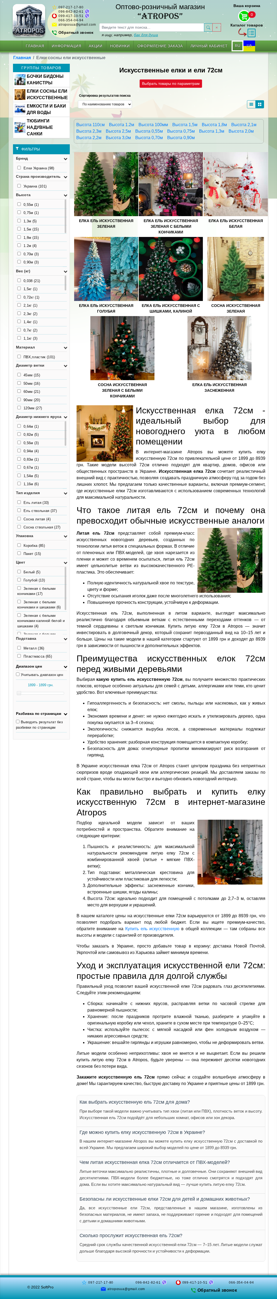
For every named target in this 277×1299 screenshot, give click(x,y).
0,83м (31, 459)
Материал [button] (25, 347)
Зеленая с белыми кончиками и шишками (39, 605)
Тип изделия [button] (28, 493)
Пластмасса (38, 656)
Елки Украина (39, 168)
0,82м (31, 435)
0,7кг (30, 330)
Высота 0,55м (149, 131)
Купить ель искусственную (152, 928)
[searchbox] (151, 27)
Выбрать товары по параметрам (171, 83)
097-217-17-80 (71, 7)
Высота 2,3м (88, 131)
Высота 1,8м (214, 124)
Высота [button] (23, 195)
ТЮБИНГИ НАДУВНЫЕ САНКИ (40, 127)
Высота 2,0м (241, 131)
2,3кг (30, 314)
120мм (33, 408)
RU (237, 45)
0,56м (31, 443)
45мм (32, 375)
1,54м (31, 476)
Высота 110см (90, 124)
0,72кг (31, 297)
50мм (32, 383)
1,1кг (30, 338)
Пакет (32, 554)
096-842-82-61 (71, 12)
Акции (96, 46)
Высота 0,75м (181, 131)
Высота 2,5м (118, 131)
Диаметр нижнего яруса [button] (38, 416)
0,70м (31, 254)
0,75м (31, 213)
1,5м (31, 229)
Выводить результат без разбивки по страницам (39, 724)
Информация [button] (66, 46)
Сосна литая (37, 519)
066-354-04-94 (71, 20)
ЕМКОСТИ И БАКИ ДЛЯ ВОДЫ (46, 109)
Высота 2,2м (88, 137)
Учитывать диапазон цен (42, 675)
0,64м (31, 426)
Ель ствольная (40, 511)
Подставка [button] (26, 638)
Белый (32, 572)
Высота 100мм (153, 124)
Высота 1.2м (121, 124)
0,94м (31, 451)
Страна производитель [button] (38, 176)
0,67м (31, 468)
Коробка (34, 546)
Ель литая (36, 503)
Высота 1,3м (211, 131)
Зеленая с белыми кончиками (36, 591)
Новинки (120, 46)
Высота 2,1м (243, 124)
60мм (32, 392)
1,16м (31, 484)
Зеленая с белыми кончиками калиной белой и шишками (41, 621)
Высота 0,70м (149, 137)
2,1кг (30, 305)
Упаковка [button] (24, 536)
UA (249, 45)
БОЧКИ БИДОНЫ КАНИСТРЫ (45, 79)
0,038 (32, 281)
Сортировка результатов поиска (105, 96)
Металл (34, 648)
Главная (35, 46)
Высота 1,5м (184, 124)
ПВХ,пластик (39, 357)
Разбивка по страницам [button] (38, 713)
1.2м (30, 246)
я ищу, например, (130, 35)
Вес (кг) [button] (23, 271)
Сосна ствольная (42, 527)
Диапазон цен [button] (29, 666)
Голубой (34, 580)
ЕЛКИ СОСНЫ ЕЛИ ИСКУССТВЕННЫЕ (47, 94)
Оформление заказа (160, 46)
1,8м (31, 238)
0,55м (31, 205)
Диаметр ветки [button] (30, 365)
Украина (35, 186)
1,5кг (30, 289)
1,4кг (30, 322)
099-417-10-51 (71, 16)
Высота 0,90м (181, 137)
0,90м (31, 262)
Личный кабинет (209, 46)
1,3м (30, 221)
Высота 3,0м (118, 137)
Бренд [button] (22, 158)
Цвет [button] (20, 562)
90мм (32, 400)
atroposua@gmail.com (77, 24)
